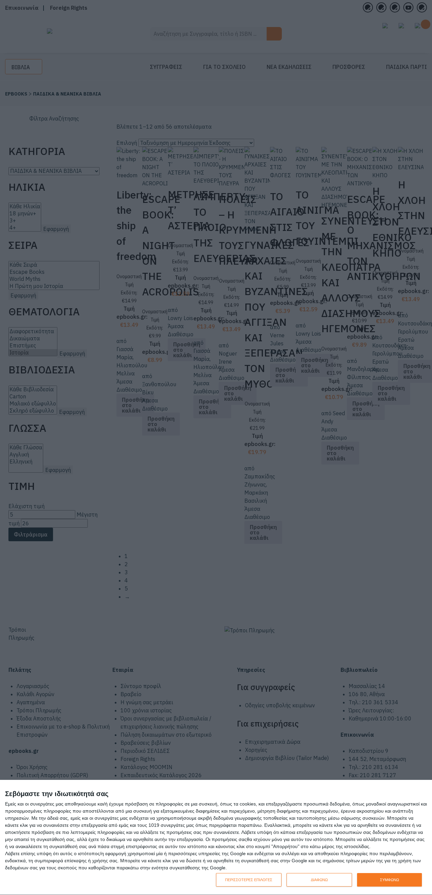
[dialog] (216, 837)
